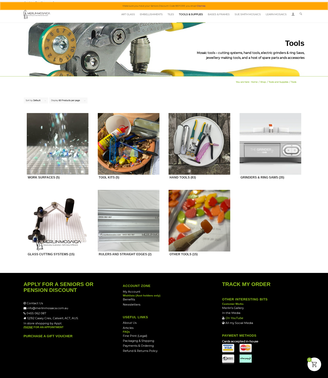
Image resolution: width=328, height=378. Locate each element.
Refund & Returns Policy (140, 351)
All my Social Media (239, 323)
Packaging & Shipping (138, 341)
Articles (128, 328)
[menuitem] (128, 14)
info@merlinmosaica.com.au (47, 308)
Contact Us (34, 303)
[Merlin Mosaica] (37, 14)
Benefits (129, 299)
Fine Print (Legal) (135, 336)
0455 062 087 (36, 313)
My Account (131, 291)
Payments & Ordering (138, 345)
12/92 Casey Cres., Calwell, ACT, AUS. (52, 318)
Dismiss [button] (201, 5)
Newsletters (131, 304)
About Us (129, 323)
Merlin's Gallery (233, 308)
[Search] (300, 14)
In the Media (231, 313)
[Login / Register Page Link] (293, 14)
